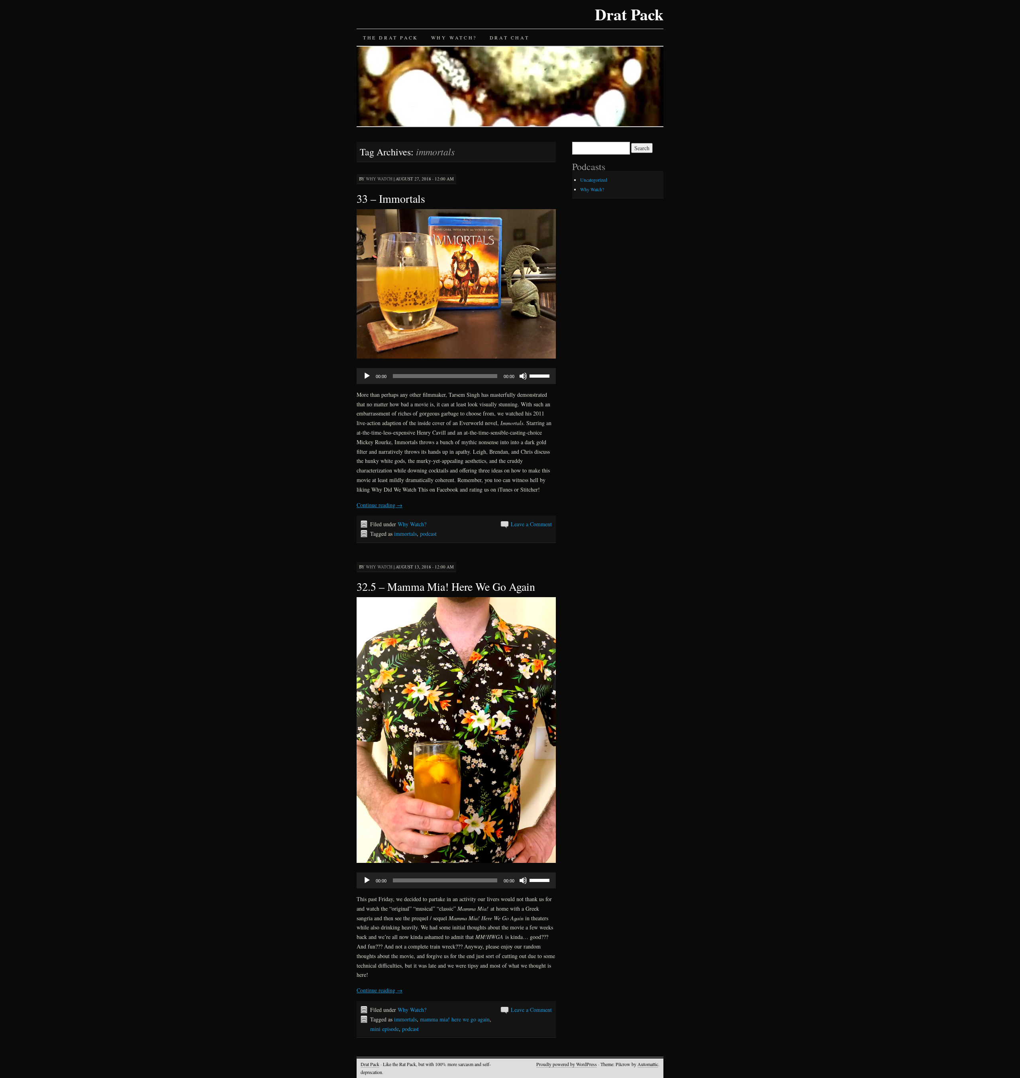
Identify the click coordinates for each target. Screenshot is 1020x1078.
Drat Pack (629, 14)
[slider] (541, 375)
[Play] (367, 376)
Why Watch (379, 179)
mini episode (384, 1029)
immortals (405, 533)
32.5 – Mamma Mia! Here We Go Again (446, 586)
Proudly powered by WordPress (566, 1064)
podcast (428, 533)
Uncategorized (593, 179)
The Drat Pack (390, 37)
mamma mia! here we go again (455, 1019)
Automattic (648, 1064)
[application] (456, 376)
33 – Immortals (391, 198)
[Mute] (523, 376)
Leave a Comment (531, 524)
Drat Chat (509, 37)
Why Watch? (454, 37)
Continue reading (379, 505)
